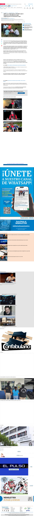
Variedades (12, 7)
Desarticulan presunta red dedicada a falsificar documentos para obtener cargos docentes (10, 400)
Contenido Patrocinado (3, 233)
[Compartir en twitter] (2, 41)
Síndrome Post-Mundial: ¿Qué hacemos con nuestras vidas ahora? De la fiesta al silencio (19, 234)
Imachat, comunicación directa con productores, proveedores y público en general (28, 27)
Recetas (21, 510)
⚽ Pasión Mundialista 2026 (19, 7)
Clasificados (13, 509)
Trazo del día (1, 425)
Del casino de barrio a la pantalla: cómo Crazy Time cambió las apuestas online (17, 245)
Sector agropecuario (11, 12)
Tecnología (16, 12)
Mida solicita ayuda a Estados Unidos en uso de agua (28, 25)
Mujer (21, 508)
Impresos (21, 511)
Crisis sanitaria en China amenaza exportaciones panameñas (16, 65)
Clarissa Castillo (3, 18)
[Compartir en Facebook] (2, 39)
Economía (9, 7)
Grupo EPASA (12, 511)
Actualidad (3, 7)
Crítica (21, 507)
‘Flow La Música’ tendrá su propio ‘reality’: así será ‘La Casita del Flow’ (9, 305)
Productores (6, 12)
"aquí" (25, 515)
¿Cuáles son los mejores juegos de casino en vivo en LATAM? (15, 256)
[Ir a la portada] (4, 6)
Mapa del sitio (13, 508)
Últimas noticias (3, 271)
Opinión (6, 7)
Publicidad (12, 510)
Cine (20, 509)
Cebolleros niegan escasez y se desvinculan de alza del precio (28, 29)
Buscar (12, 507)
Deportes (15, 7)
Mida (3, 12)
